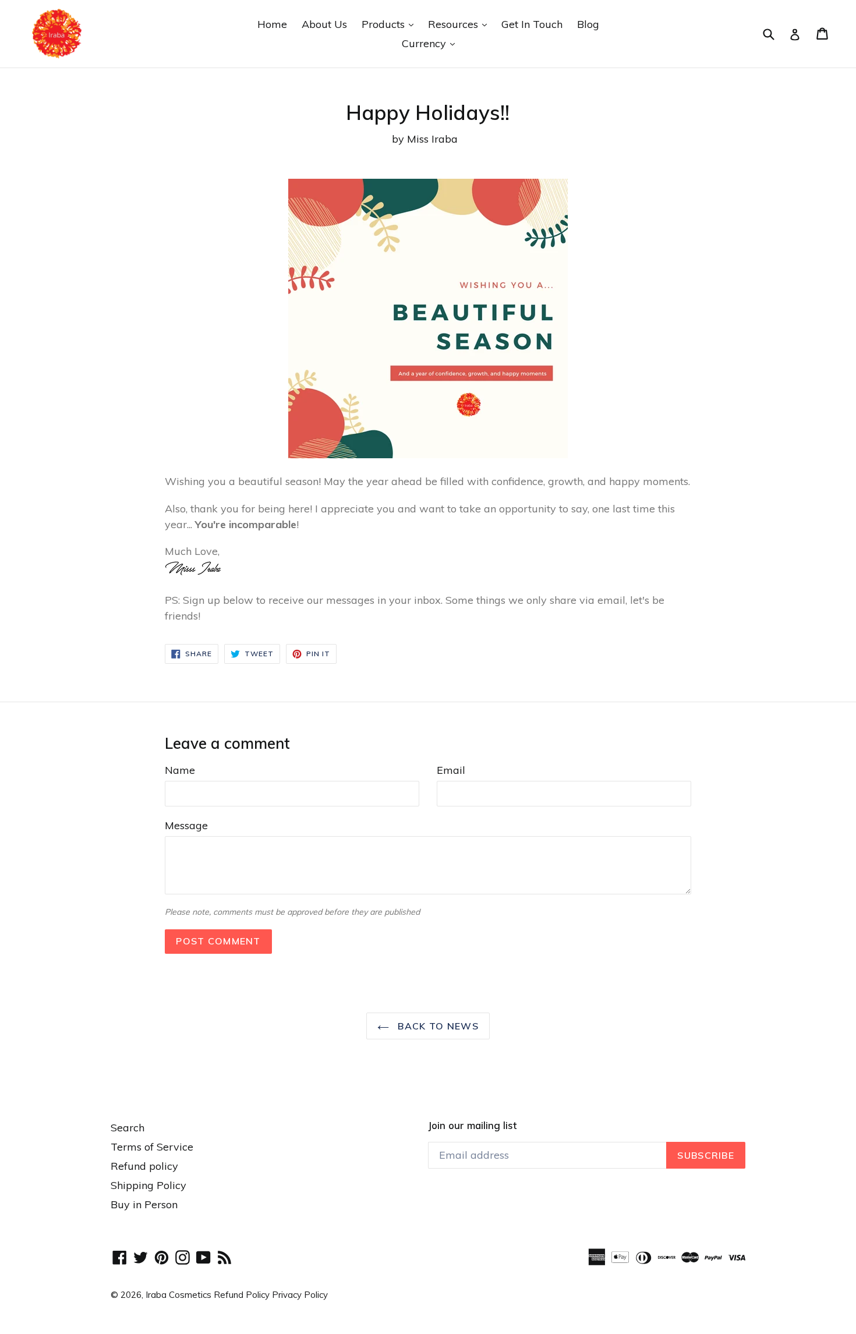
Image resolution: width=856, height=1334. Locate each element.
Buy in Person (144, 1204)
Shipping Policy (148, 1185)
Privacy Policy (300, 1294)
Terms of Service (152, 1146)
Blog (588, 24)
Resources (460, 24)
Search (127, 1127)
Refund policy (144, 1166)
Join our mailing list (472, 1125)
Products (390, 24)
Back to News (437, 1026)
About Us (324, 24)
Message (186, 825)
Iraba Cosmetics (178, 1294)
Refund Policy (243, 1294)
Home (272, 24)
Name (180, 770)
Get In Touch (532, 24)
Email (451, 770)
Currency (431, 43)
